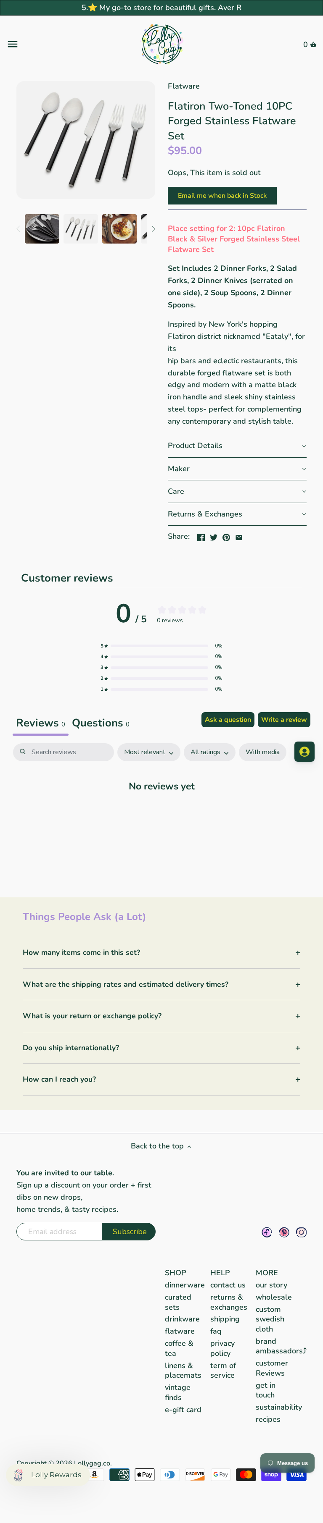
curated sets (178, 1302)
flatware (180, 1331)
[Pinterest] (284, 1232)
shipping (225, 1319)
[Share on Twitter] (213, 535)
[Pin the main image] (226, 535)
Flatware (184, 86)
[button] (237, 446)
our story (271, 1285)
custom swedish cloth (270, 1319)
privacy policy (222, 1348)
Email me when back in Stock (222, 195)
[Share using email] (239, 535)
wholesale (274, 1297)
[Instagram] (301, 1232)
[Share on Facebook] (201, 535)
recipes (268, 1419)
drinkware (182, 1319)
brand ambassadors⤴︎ (281, 1346)
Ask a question (228, 719)
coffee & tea (179, 1348)
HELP (220, 1273)
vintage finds (178, 1392)
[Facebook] (267, 1232)
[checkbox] (262, 752)
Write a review (284, 719)
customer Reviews (272, 1368)
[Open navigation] (58, 44)
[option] (42, 229)
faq (216, 1331)
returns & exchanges (228, 1302)
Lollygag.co (92, 1463)
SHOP (175, 1273)
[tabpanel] (161, 812)
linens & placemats (183, 1370)
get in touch (265, 1390)
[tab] (101, 724)
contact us (228, 1285)
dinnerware (185, 1285)
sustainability (279, 1407)
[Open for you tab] (304, 752)
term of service (223, 1370)
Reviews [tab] (40, 723)
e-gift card (183, 1410)
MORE (267, 1273)
